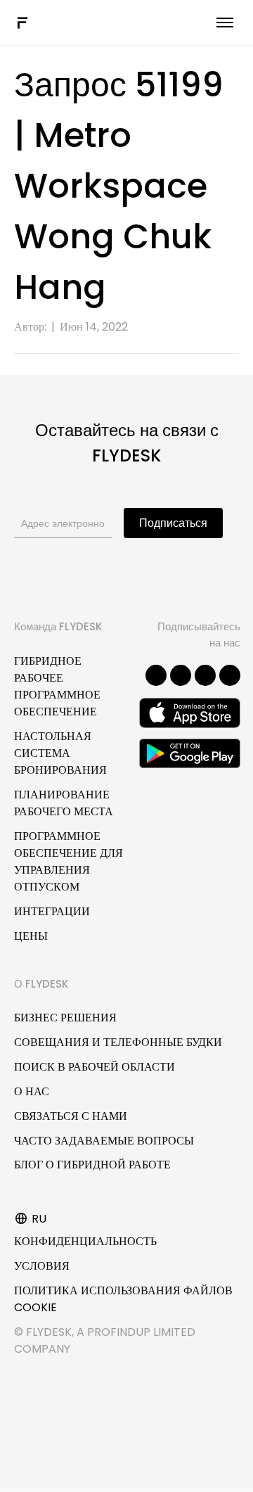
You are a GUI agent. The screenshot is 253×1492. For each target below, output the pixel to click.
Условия (42, 1266)
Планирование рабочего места (63, 803)
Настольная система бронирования (60, 753)
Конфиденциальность (85, 1241)
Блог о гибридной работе (92, 1164)
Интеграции (52, 911)
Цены (31, 936)
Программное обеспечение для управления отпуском (68, 861)
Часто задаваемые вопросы (104, 1141)
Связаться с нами (70, 1116)
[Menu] (225, 22)
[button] (156, 675)
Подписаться (173, 523)
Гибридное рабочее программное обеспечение (57, 686)
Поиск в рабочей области (94, 1067)
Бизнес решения (65, 1017)
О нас (31, 1091)
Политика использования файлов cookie (123, 1298)
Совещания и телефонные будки (118, 1042)
